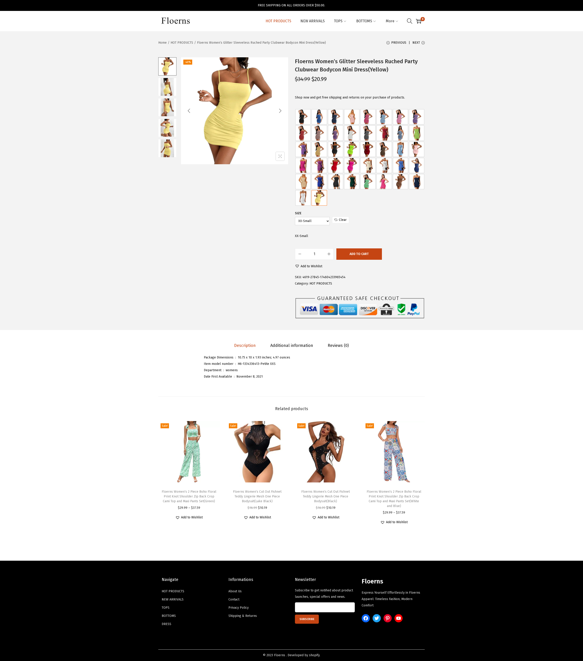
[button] (308, 266)
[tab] (245, 345)
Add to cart (359, 254)
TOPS (165, 608)
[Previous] (189, 110)
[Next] (280, 110)
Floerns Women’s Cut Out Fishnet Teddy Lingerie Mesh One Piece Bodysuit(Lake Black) (257, 496)
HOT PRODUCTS (182, 43)
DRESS (166, 624)
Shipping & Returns (242, 616)
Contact (233, 599)
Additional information (291, 345)
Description (245, 345)
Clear (343, 220)
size (298, 213)
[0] (418, 21)
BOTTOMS (169, 616)
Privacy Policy (238, 608)
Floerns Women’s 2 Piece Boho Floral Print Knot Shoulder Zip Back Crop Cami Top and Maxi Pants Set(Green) (189, 496)
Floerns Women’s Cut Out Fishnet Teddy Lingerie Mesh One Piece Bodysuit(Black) (325, 496)
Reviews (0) (338, 345)
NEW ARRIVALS (173, 599)
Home (162, 43)
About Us (235, 591)
